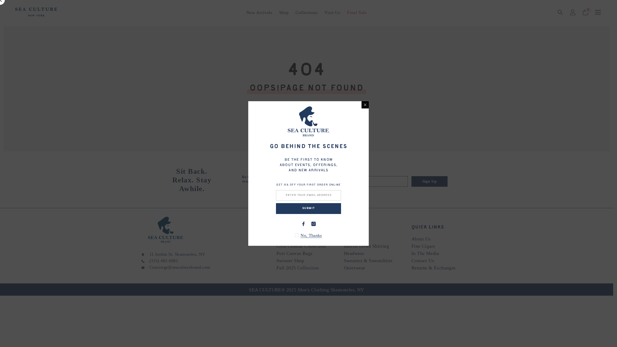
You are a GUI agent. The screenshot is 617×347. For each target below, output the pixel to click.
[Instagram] (313, 224)
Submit (308, 208)
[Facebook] (303, 224)
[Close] (365, 104)
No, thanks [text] (311, 235)
